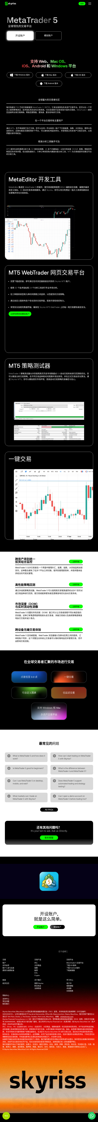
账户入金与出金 (8, 968)
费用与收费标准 (8, 970)
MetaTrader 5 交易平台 (74, 963)
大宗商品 (37, 965)
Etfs (36, 973)
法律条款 (37, 988)
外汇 (36, 963)
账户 (4, 963)
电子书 (68, 983)
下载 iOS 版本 (71, 965)
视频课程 (69, 986)
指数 (36, 968)
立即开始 (76, 562)
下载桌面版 (70, 970)
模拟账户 (48, 35)
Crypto (37, 975)
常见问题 (6, 1001)
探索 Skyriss (38, 983)
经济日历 (6, 983)
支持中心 (6, 999)
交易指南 (69, 991)
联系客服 (49, 837)
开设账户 (20, 35)
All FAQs (49, 809)
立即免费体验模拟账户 (20, 314)
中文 (6, 1116)
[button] (92, 1116)
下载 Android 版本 (73, 968)
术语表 (68, 988)
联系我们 (6, 1004)
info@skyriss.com (66, 1017)
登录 (82, 4)
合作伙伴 (6, 965)
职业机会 (37, 986)
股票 (36, 970)
